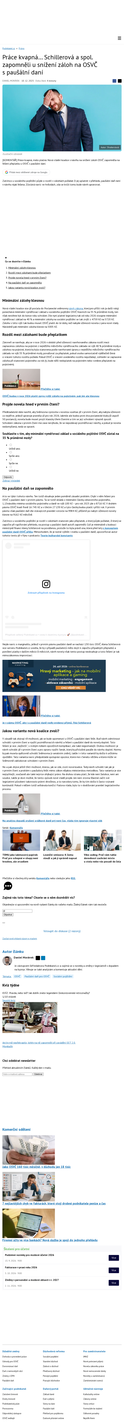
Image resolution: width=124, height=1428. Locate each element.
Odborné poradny (91, 1413)
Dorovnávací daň (10, 1366)
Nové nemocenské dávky (94, 1371)
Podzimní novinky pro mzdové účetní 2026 (29, 1255)
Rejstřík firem (89, 1418)
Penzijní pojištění (50, 1376)
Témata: (6, 976)
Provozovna (7, 1408)
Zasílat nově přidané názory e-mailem (19, 938)
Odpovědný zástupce (11, 1413)
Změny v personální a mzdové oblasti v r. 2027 (32, 1279)
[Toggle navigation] (119, 38)
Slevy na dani (49, 1403)
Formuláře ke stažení (92, 1408)
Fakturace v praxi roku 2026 (21, 1267)
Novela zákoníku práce (93, 1366)
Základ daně (48, 1394)
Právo (21, 48)
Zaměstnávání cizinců (93, 1380)
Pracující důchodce (51, 1380)
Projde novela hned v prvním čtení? (27, 277)
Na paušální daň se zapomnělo (25, 282)
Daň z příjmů (48, 1399)
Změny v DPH (8, 1376)
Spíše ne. (13, 463)
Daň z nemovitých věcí (12, 1371)
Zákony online (89, 1399)
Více (114, 1257)
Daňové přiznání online (53, 1418)
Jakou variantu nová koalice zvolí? (26, 287)
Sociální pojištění (63, 976)
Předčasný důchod (51, 1371)
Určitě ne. (14, 470)
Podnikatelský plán (11, 1403)
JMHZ (85, 1356)
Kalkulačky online (91, 1394)
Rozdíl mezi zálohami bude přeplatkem (29, 272)
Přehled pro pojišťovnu (53, 1413)
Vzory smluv (88, 1403)
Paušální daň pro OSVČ (37, 976)
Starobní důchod (50, 1361)
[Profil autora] (7, 961)
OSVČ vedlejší (8, 1418)
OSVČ (17, 976)
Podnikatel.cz (8, 48)
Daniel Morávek (11, 80)
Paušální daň (8, 1380)
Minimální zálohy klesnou (22, 267)
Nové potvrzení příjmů (93, 1361)
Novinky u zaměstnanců (94, 1376)
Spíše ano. (14, 455)
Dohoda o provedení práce (14, 1356)
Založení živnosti (10, 1394)
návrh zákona (76, 308)
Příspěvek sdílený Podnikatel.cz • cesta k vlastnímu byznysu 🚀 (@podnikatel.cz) (46, 634)
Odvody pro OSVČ (10, 1361)
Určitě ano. (15, 448)
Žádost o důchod (50, 1366)
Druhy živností (8, 1399)
